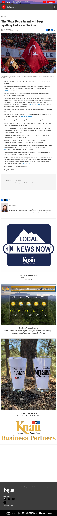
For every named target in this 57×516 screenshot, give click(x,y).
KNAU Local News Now (28, 275)
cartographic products (34, 104)
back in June (26, 163)
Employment (35, 486)
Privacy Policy (24, 486)
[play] (4, 7)
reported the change (26, 116)
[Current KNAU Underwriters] (28, 430)
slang (5, 149)
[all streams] (55, 7)
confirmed (7, 90)
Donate (51, 2)
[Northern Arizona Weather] (28, 305)
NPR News (3, 16)
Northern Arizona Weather (28, 328)
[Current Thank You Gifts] (28, 374)
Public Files (23, 490)
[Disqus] (28, 463)
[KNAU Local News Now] (28, 245)
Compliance (35, 490)
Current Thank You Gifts (28, 413)
